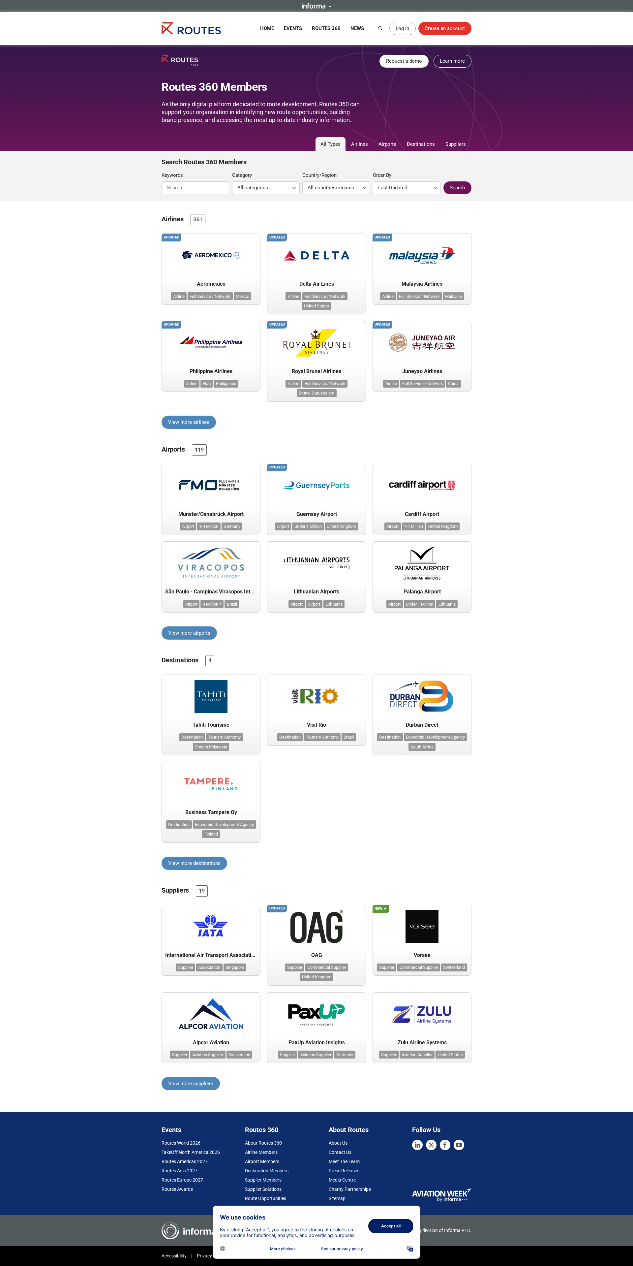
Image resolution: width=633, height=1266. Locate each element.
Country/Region (319, 175)
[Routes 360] (180, 60)
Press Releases (344, 1170)
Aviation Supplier (207, 1054)
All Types (330, 144)
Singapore (235, 967)
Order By (382, 175)
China (453, 383)
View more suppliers (190, 1084)
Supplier (185, 967)
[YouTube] (459, 1145)
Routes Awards (177, 1189)
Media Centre (342, 1180)
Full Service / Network (210, 296)
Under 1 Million (308, 526)
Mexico (242, 296)
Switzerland (454, 967)
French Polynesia (211, 746)
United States (316, 305)
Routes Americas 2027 (185, 1161)
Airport (188, 526)
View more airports (189, 633)
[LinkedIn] (417, 1145)
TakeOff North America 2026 (191, 1152)
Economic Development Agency (435, 737)
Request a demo (404, 61)
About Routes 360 (263, 1143)
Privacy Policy (211, 1255)
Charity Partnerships (350, 1189)
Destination (192, 737)
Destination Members (266, 1170)
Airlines (359, 144)
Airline (179, 296)
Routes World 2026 (181, 1143)
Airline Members (261, 1152)
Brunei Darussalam (316, 393)
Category (242, 175)
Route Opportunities (265, 1198)
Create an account (445, 28)
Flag (207, 383)
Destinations (421, 144)
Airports (387, 144)
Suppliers (455, 144)
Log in (402, 28)
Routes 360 (326, 28)
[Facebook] (445, 1145)
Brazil (232, 604)
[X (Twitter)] (431, 1145)
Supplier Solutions (263, 1189)
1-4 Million (208, 526)
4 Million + (212, 604)
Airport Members (262, 1161)
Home (267, 28)
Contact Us (340, 1152)
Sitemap (337, 1198)
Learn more (452, 61)
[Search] (380, 28)
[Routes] (191, 28)
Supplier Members (263, 1180)
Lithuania (334, 604)
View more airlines (188, 422)
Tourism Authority (224, 737)
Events (293, 28)
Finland (211, 834)
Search (457, 188)
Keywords (172, 175)
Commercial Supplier (327, 967)
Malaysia (453, 296)
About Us (338, 1143)
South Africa (422, 746)
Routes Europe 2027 (182, 1180)
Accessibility (174, 1255)
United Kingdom (341, 526)
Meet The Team (344, 1161)
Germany (232, 526)
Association (209, 967)
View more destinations (194, 863)
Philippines (226, 383)
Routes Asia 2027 (179, 1170)
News (357, 28)
